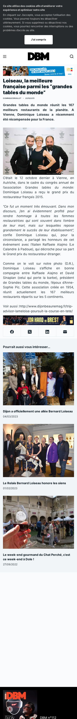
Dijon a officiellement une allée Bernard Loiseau (38, 411)
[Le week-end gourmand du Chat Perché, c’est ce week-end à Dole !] (38, 522)
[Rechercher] (71, 56)
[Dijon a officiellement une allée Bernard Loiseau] (38, 378)
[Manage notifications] (10, 709)
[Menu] (4, 56)
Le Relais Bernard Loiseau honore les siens (34, 483)
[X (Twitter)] (30, 332)
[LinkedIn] (47, 332)
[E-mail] (65, 332)
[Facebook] (12, 332)
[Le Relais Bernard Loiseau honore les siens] (38, 450)
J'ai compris (38, 39)
